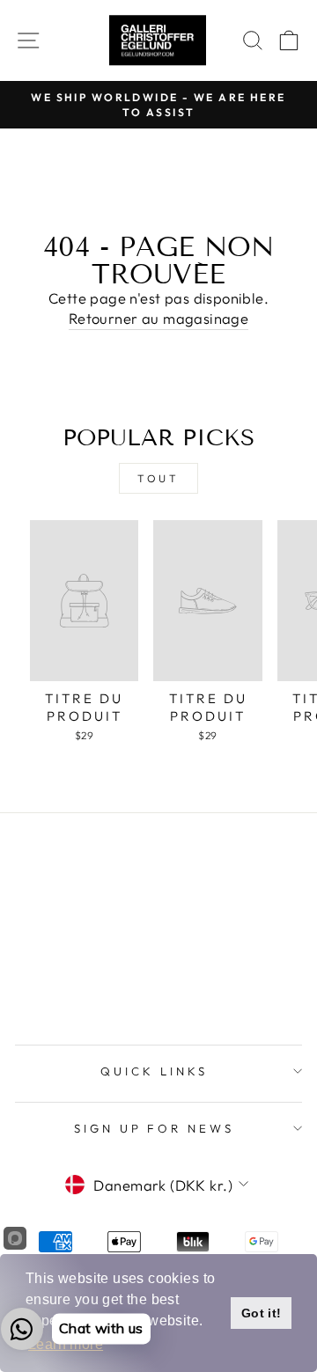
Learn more (65, 1344)
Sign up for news (154, 1128)
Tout (158, 478)
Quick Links (154, 1071)
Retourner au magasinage (159, 318)
